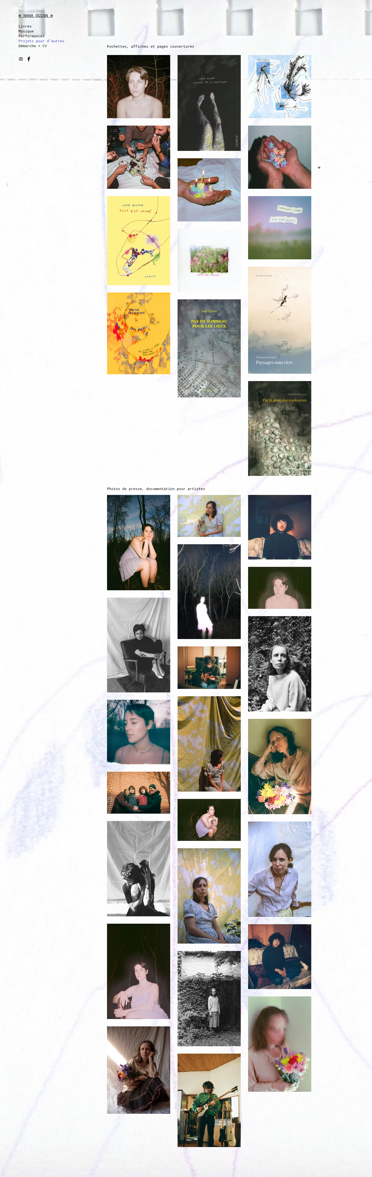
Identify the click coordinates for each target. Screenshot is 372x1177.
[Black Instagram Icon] (21, 59)
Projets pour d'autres (38, 41)
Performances (32, 36)
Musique (26, 31)
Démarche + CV (33, 46)
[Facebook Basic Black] (28, 59)
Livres (25, 27)
